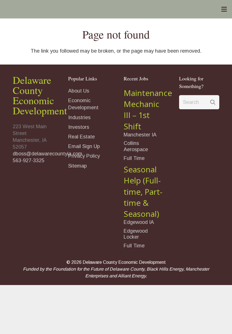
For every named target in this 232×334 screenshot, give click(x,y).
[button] (224, 9)
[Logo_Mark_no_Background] (93, 9)
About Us (78, 91)
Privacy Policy (84, 156)
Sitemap (77, 166)
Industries (79, 117)
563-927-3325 (28, 160)
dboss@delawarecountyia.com (47, 154)
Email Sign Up (84, 146)
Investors (78, 127)
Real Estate (81, 137)
